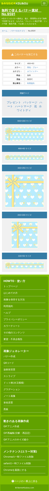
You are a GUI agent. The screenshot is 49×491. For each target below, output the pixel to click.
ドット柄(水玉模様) (14, 382)
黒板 (6, 409)
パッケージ (30, 102)
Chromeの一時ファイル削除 (19, 456)
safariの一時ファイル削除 (17, 463)
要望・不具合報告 (13, 339)
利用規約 (30, 83)
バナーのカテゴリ (17, 31)
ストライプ (9, 376)
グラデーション (12, 389)
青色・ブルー (32, 67)
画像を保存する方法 (14, 299)
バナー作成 (9, 356)
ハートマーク (23, 106)
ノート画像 (9, 396)
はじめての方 (11, 292)
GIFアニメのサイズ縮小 (16, 439)
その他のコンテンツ (14, 332)
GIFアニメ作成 (11, 426)
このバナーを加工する (26, 54)
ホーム (4, 31)
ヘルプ (7, 312)
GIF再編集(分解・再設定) (17, 433)
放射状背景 (9, 369)
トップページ (11, 286)
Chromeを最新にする (15, 470)
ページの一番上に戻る (26, 481)
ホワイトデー (32, 71)
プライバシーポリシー (15, 319)
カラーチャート (12, 326)
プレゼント (14, 102)
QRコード (9, 363)
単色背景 (8, 402)
